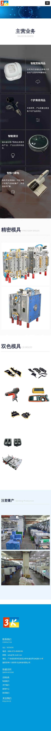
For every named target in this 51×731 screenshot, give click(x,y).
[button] (47, 3)
